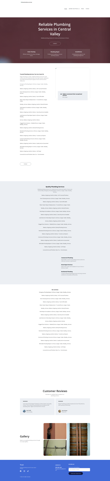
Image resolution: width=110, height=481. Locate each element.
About (82, 8)
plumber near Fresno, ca (74, 8)
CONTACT (55, 43)
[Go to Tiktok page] (28, 471)
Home (65, 8)
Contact (87, 8)
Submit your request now (76, 473)
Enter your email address (74, 467)
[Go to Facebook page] (20, 471)
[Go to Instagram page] (24, 471)
